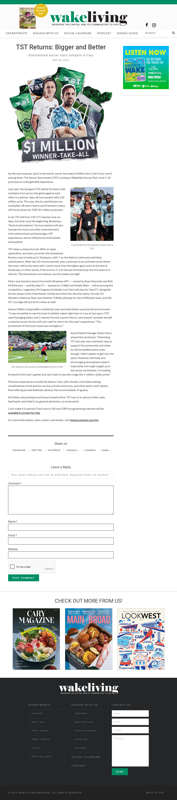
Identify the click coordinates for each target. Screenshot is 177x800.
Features (37, 713)
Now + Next (38, 722)
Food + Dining (40, 731)
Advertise (81, 739)
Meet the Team (84, 722)
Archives (80, 748)
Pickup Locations (85, 731)
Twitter (37, 450)
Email (105, 450)
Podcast (104, 33)
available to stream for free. (24, 412)
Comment (15, 483)
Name (12, 521)
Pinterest (54, 450)
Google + (73, 450)
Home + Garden (41, 739)
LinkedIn (90, 450)
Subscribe (81, 713)
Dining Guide (127, 33)
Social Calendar (77, 33)
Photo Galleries (42, 757)
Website (13, 549)
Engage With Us (45, 33)
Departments (16, 33)
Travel (36, 748)
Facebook (19, 450)
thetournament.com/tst (84, 420)
